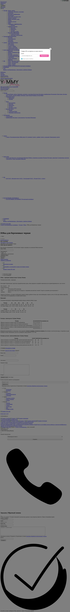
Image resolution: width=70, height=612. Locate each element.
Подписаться (44, 55)
